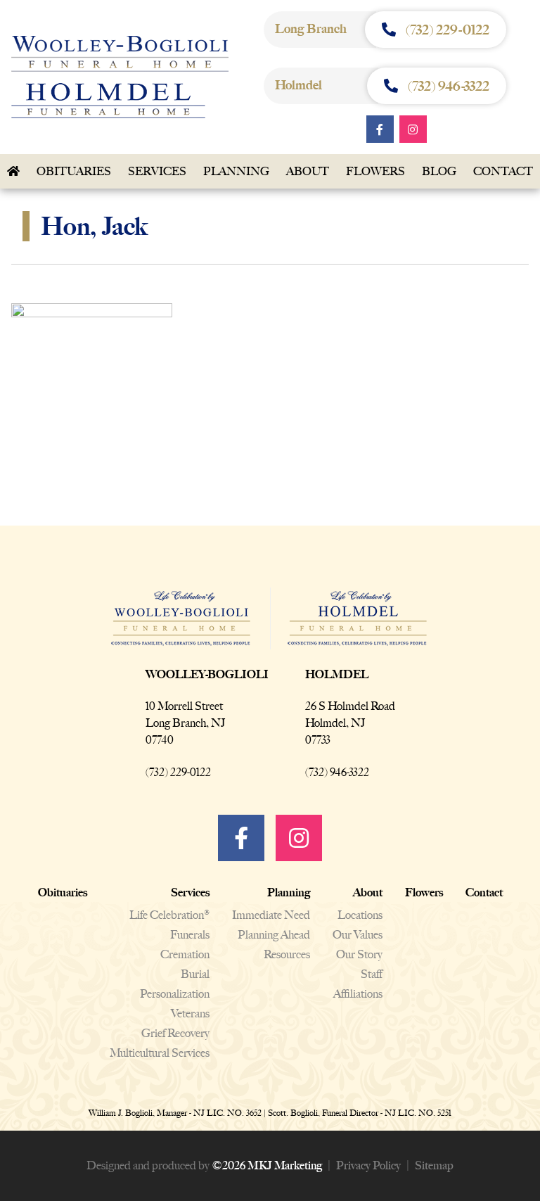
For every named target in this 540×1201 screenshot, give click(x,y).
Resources (287, 954)
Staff (371, 974)
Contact (484, 892)
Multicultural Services (160, 1053)
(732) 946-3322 (337, 772)
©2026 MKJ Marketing (267, 1165)
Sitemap (434, 1165)
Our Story (359, 954)
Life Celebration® (169, 915)
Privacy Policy (368, 1165)
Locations (360, 915)
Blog (439, 171)
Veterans (190, 1013)
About (307, 171)
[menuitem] (74, 172)
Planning (236, 171)
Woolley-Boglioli (207, 674)
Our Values (357, 934)
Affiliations (357, 993)
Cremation (185, 954)
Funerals (190, 934)
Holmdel (336, 674)
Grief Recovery (175, 1033)
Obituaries (74, 171)
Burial (195, 974)
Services (157, 171)
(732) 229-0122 (178, 772)
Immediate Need (271, 915)
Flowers (375, 171)
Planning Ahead (274, 934)
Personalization (175, 993)
